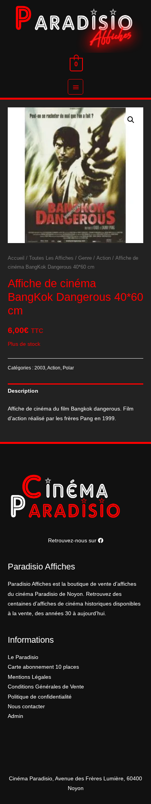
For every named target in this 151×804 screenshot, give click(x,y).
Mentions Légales (29, 677)
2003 (39, 368)
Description (23, 391)
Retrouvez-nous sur (73, 540)
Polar (68, 368)
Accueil (16, 258)
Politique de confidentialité (40, 697)
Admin (15, 716)
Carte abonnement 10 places (43, 667)
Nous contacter (26, 706)
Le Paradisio (23, 657)
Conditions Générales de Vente (46, 687)
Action (103, 258)
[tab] (75, 391)
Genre (85, 258)
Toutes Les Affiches (51, 258)
